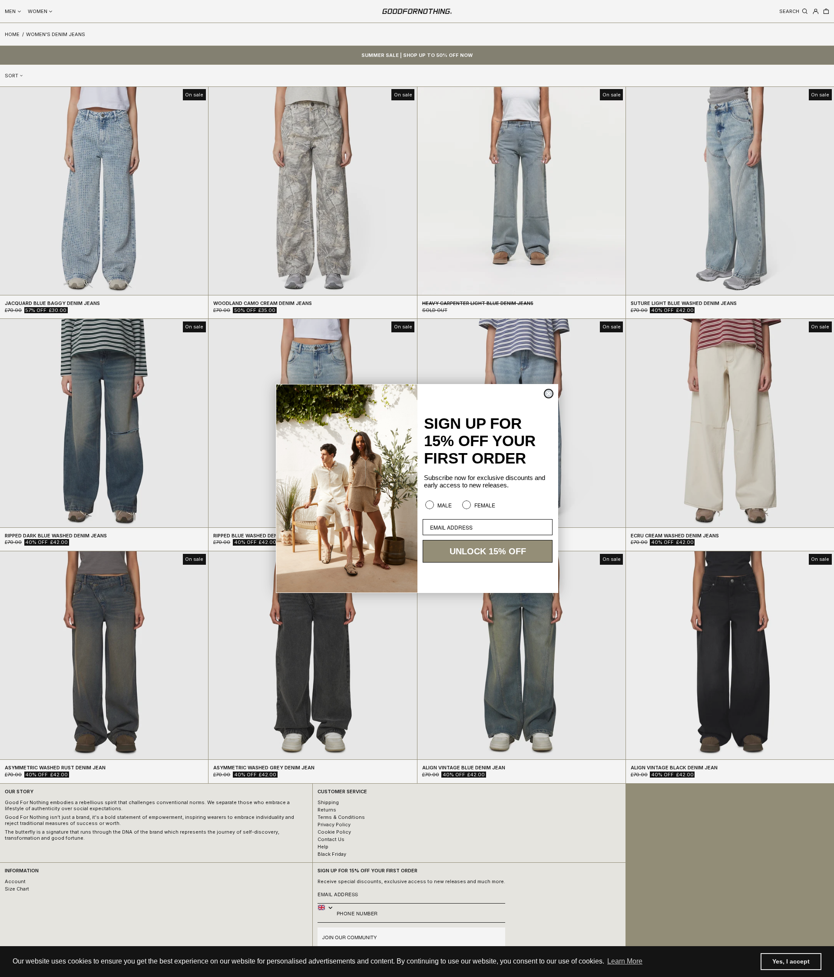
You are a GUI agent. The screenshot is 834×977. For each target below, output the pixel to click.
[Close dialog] (548, 393)
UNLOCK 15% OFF (488, 551)
